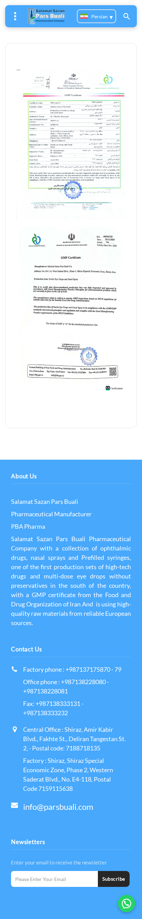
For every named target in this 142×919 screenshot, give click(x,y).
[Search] (127, 16)
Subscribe (113, 879)
